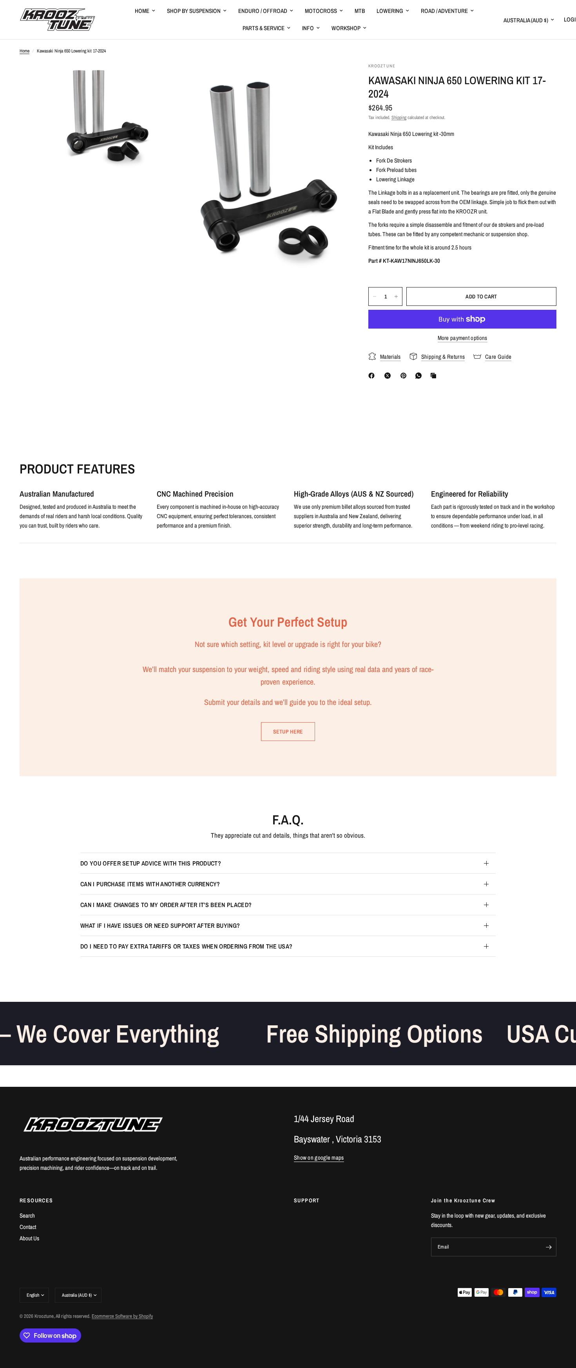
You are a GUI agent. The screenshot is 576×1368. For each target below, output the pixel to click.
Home (142, 11)
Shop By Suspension (194, 11)
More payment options (462, 337)
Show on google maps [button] (319, 1157)
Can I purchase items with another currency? (150, 884)
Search (27, 1215)
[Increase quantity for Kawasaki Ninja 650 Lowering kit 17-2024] (396, 296)
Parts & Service (263, 28)
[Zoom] (165, 79)
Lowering (390, 11)
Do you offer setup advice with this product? (150, 863)
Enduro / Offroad (262, 11)
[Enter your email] (548, 1247)
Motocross (321, 11)
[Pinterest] (405, 375)
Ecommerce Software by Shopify (122, 1316)
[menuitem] (145, 11)
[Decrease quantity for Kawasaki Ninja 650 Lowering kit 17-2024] (374, 296)
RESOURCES (36, 1200)
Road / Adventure (444, 11)
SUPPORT (307, 1200)
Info (308, 28)
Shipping (398, 117)
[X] (389, 375)
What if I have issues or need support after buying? (160, 925)
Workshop (345, 28)
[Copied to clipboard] (435, 375)
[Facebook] (373, 375)
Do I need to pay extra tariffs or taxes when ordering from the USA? (186, 946)
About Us (29, 1238)
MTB (360, 11)
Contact (28, 1227)
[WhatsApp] (420, 375)
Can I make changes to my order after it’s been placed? (166, 904)
